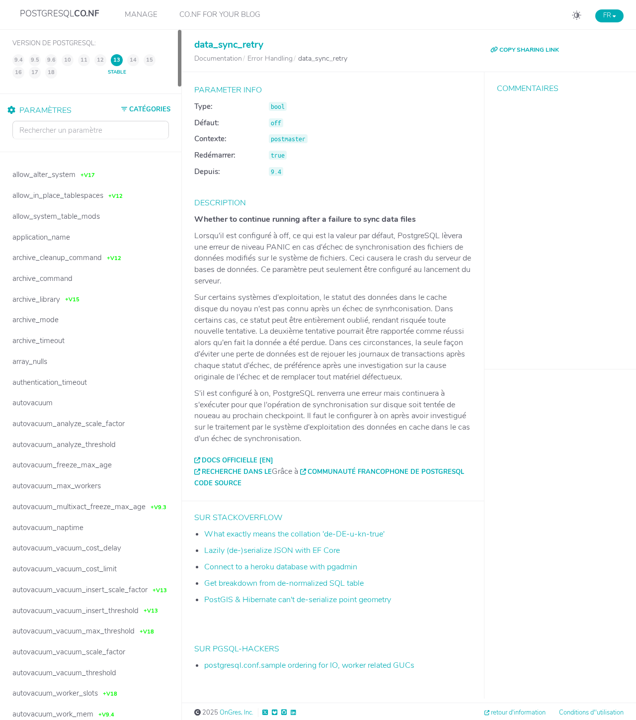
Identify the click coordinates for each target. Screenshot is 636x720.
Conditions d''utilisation (591, 712)
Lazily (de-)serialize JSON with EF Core (272, 550)
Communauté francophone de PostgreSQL (386, 471)
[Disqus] (560, 223)
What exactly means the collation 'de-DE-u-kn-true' (294, 534)
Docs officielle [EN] (237, 460)
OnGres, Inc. (236, 712)
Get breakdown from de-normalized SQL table (284, 583)
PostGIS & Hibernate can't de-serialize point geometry (297, 599)
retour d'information (518, 712)
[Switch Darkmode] (576, 17)
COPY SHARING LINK (528, 50)
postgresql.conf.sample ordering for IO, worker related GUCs (309, 665)
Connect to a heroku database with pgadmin (280, 566)
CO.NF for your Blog (219, 14)
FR (608, 15)
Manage (141, 14)
